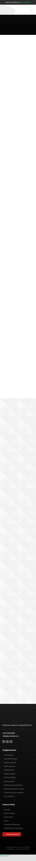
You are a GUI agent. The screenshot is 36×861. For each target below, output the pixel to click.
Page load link (4, 856)
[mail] (11, 741)
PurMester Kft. (11, 849)
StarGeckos (26, 849)
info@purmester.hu (11, 736)
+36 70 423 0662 (25, 2)
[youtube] (7, 741)
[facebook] (4, 741)
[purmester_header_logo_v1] (8, 7)
